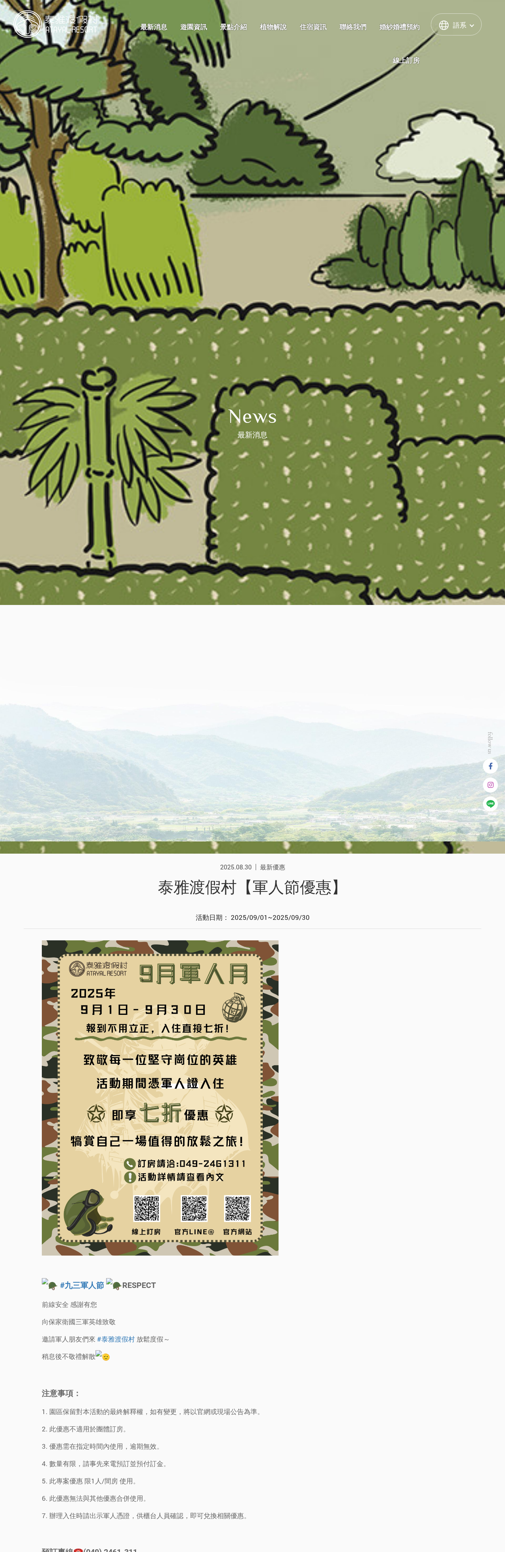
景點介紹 (233, 27)
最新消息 (153, 27)
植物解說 (273, 27)
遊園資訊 (193, 27)
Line (490, 803)
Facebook (490, 766)
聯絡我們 (353, 27)
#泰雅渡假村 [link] (116, 1339)
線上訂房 (406, 60)
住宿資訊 (313, 27)
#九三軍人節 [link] (82, 1285)
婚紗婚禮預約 (400, 27)
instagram (490, 785)
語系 (459, 25)
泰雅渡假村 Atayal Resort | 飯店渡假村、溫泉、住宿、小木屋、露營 (55, 24)
